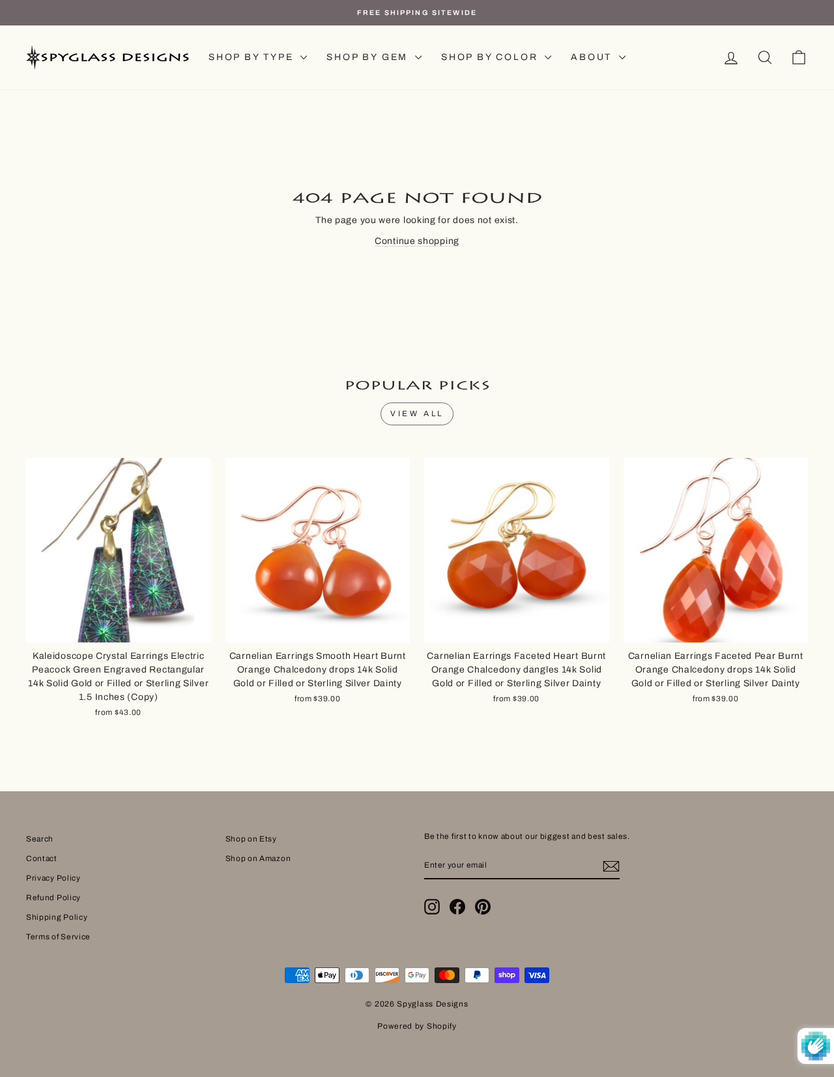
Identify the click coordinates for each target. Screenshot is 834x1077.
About (593, 57)
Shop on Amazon (258, 858)
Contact (41, 858)
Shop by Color (491, 57)
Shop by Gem (369, 57)
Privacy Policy (53, 878)
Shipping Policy (57, 917)
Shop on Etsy (251, 839)
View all (417, 413)
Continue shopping (417, 241)
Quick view (118, 627)
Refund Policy (53, 898)
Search (39, 839)
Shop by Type (252, 57)
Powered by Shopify (417, 1026)
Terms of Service (58, 937)
